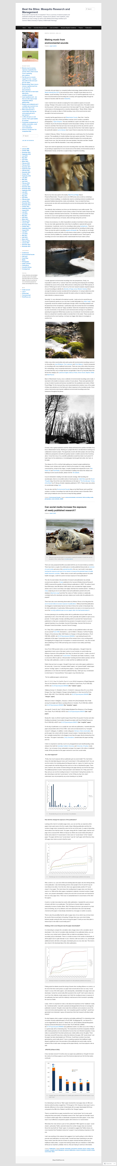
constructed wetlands (70, 497)
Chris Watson (79, 364)
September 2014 (26, 208)
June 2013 (24, 233)
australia (62, 1148)
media (91, 497)
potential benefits (67, 569)
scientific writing (90, 1150)
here (59, 485)
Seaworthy (67, 98)
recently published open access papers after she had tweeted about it (70, 610)
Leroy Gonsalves (69, 737)
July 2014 (24, 212)
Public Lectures (26, 263)
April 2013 (24, 237)
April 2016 (24, 181)
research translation (81, 1150)
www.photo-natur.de (68, 559)
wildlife (61, 499)
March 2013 (25, 239)
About (29, 27)
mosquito (47, 1150)
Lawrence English (64, 372)
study (61, 582)
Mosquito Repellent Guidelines (68, 27)
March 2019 (25, 161)
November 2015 (26, 188)
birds (85, 301)
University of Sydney (82, 746)
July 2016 (24, 177)
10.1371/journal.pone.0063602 (55, 1026)
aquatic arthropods (71, 230)
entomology (67, 1148)
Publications (88, 27)
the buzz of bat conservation (82, 731)
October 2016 (25, 174)
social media (48, 1151)
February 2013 (26, 241)
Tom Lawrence (68, 364)
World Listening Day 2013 (52, 92)
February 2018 (26, 165)
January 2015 (25, 201)
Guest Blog (25, 258)
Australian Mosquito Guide (40, 27)
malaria (89, 1148)
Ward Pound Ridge (73, 195)
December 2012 (26, 244)
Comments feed (26, 295)
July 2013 (24, 232)
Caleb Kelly (82, 479)
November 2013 (26, 224)
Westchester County (71, 117)
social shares (66, 655)
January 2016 (25, 185)
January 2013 (25, 243)
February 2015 (26, 199)
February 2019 (26, 163)
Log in (24, 291)
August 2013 (25, 230)
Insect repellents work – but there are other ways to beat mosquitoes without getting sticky (29, 99)
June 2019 (24, 156)
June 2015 (24, 194)
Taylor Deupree (57, 121)
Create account (26, 290)
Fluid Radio (56, 470)
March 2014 (25, 219)
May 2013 (24, 235)
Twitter (53, 1151)
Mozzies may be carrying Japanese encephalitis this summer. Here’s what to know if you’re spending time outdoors (30, 71)
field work (24, 256)
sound (52, 499)
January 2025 (25, 148)
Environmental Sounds (63, 489)
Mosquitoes (61, 1150)
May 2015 (24, 196)
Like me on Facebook (28, 140)
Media (23, 260)
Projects (81, 27)
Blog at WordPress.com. (58, 1160)
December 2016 (26, 172)
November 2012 (26, 246)
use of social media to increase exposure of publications (60, 603)
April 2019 (24, 159)
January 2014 (25, 223)
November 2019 (26, 152)
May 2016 (24, 179)
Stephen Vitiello (90, 372)
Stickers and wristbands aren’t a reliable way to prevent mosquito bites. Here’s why (30, 106)
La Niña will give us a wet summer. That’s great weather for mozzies (30, 118)
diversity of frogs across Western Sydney (75, 289)
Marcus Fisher (73, 372)
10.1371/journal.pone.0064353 (60, 685)
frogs (88, 301)
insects (84, 1148)
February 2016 (26, 183)
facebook (80, 1148)
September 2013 (26, 228)
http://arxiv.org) (55, 593)
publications (73, 1150)
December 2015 (26, 186)
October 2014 (25, 206)
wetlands (57, 499)
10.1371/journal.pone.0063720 (76, 711)
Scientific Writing (26, 267)
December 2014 (26, 203)
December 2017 (26, 167)
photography (48, 499)
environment (79, 497)
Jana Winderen (59, 364)
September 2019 (26, 154)
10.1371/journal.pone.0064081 (66, 636)
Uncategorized (26, 269)
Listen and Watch (54, 27)
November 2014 (26, 205)
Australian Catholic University (66, 746)
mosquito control (54, 1150)
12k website (75, 472)
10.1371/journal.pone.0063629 (55, 705)
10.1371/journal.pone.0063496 (80, 694)
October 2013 (25, 226)
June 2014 (24, 214)
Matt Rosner (50, 374)
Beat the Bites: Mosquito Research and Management (46, 10)
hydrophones (83, 226)
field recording (86, 497)
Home (24, 27)
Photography (25, 261)
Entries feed (25, 293)
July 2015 (24, 192)
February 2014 (26, 221)
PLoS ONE (56, 631)
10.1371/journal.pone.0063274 (69, 722)
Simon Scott (81, 372)
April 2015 (24, 197)
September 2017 (26, 168)
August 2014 (25, 210)
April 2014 (24, 217)
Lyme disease (62, 130)
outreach (67, 1150)
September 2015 (26, 190)
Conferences (25, 252)
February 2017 (26, 170)
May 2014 (24, 215)
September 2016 (26, 176)
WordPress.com (26, 297)
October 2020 (25, 150)
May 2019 (24, 158)
